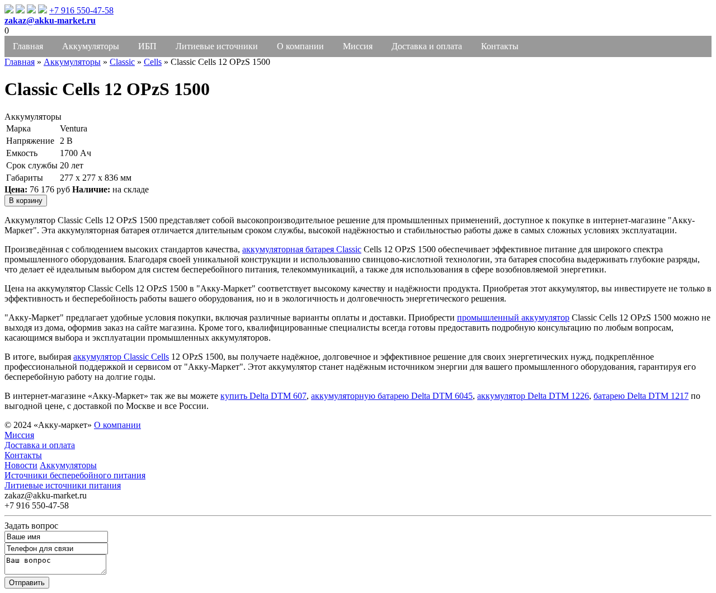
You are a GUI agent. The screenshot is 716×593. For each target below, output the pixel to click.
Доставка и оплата (427, 46)
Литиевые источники (217, 46)
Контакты (500, 46)
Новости (20, 465)
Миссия (358, 46)
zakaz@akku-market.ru (50, 20)
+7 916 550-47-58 (81, 10)
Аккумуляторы (90, 46)
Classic (122, 62)
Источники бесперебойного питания (74, 475)
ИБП (147, 46)
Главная (28, 46)
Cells (153, 62)
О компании (300, 46)
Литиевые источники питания (62, 485)
